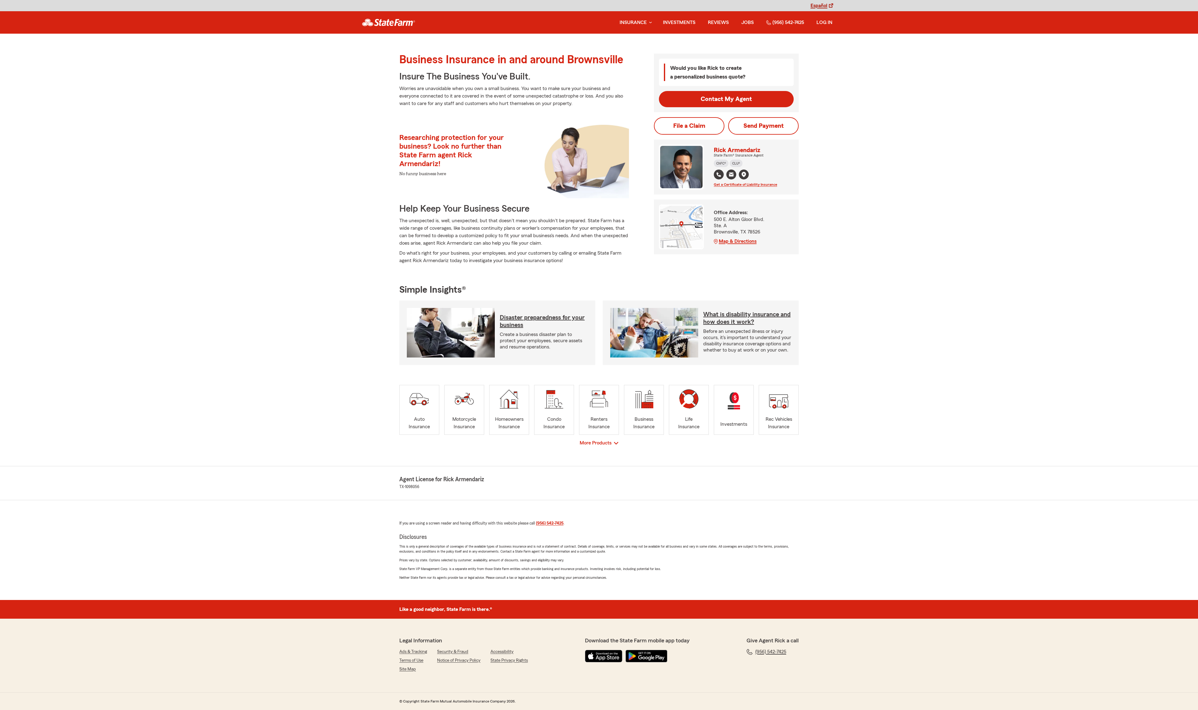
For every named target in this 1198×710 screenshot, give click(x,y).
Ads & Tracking (413, 652)
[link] (388, 22)
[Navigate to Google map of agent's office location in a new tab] (744, 175)
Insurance (633, 22)
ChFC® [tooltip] (721, 163)
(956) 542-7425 (788, 22)
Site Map (407, 669)
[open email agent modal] (731, 175)
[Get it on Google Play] (646, 656)
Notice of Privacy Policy (458, 660)
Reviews (718, 22)
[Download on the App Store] (603, 656)
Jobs (747, 22)
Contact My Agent (726, 99)
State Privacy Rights (509, 660)
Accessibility (502, 652)
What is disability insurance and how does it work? (747, 318)
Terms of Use (411, 660)
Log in (824, 22)
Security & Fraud (452, 652)
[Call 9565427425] (719, 175)
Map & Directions (738, 241)
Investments (679, 22)
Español (819, 5)
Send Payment (763, 126)
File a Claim (689, 126)
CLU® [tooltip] (736, 163)
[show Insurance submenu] (649, 22)
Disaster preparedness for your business (542, 321)
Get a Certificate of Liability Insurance (745, 184)
